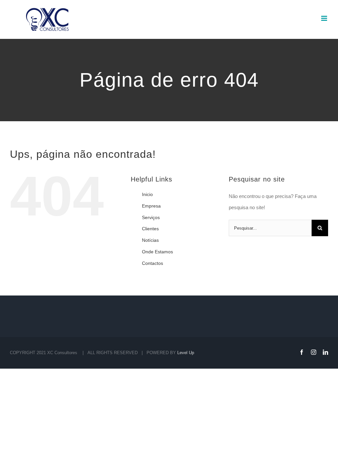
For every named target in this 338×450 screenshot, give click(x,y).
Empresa (151, 206)
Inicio (147, 194)
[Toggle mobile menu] (324, 18)
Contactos (152, 263)
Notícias (150, 240)
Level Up (185, 352)
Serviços (151, 217)
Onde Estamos (157, 251)
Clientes (150, 228)
